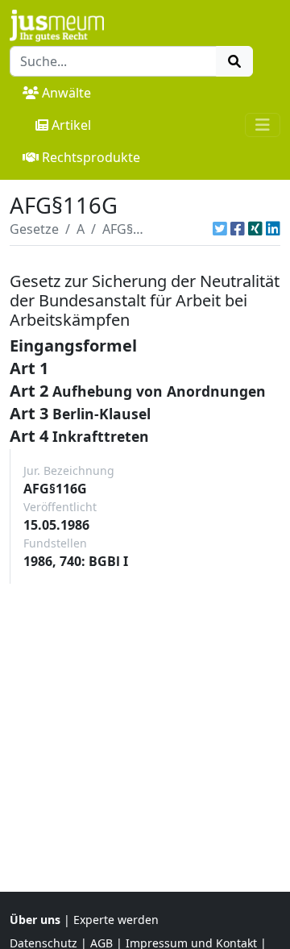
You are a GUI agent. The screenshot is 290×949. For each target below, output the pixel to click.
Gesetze (34, 229)
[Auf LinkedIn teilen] (273, 229)
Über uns (35, 919)
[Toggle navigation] (262, 125)
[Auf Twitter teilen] (220, 229)
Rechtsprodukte (91, 157)
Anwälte (66, 93)
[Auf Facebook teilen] (237, 229)
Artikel (71, 125)
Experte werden (116, 919)
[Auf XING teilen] (255, 229)
